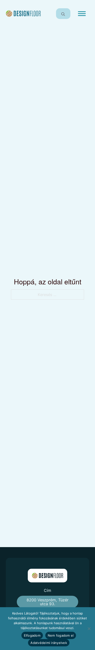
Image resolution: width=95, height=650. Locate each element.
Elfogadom (32, 635)
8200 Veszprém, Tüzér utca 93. (47, 601)
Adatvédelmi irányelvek (48, 643)
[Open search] (63, 13)
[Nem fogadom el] (88, 628)
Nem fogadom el (61, 635)
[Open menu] (82, 13)
